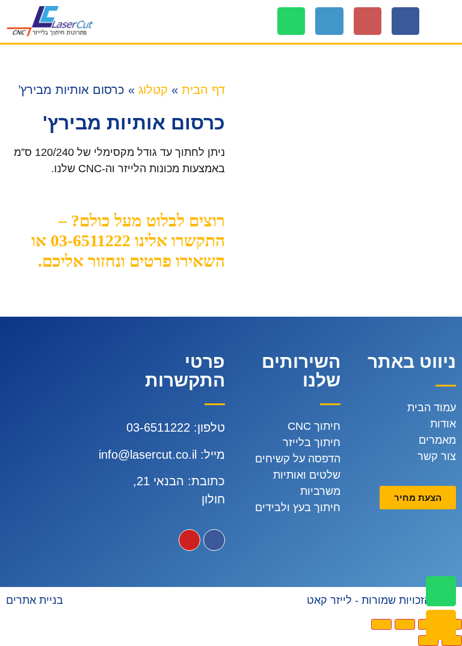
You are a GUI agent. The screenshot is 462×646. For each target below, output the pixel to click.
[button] (447, 21)
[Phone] (329, 21)
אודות (443, 424)
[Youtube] (189, 540)
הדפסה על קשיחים (297, 459)
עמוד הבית (431, 408)
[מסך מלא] (405, 624)
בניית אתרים (34, 600)
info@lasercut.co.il (148, 454)
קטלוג (153, 89)
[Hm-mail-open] (367, 21)
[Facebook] (405, 21)
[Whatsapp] (291, 21)
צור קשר (436, 456)
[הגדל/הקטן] (381, 624)
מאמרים (437, 440)
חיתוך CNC (314, 426)
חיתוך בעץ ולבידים (297, 508)
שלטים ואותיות (306, 475)
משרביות (320, 491)
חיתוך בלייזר (311, 442)
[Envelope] (441, 625)
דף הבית (203, 89)
